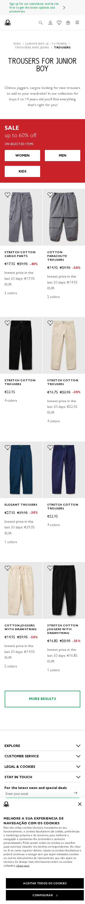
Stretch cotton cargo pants (19, 254)
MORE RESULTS (42, 699)
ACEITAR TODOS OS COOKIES (45, 883)
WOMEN (22, 156)
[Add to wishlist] (7, 195)
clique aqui (22, 865)
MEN (62, 156)
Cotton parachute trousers (57, 255)
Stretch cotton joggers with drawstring (62, 629)
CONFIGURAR (43, 895)
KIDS (22, 171)
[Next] (64, 7)
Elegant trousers (20, 504)
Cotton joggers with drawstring (20, 627)
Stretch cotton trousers (19, 382)
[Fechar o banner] (79, 804)
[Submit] (75, 793)
